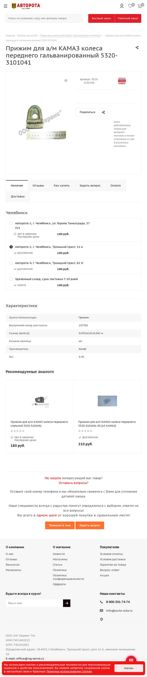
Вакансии (13, 564)
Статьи (57, 564)
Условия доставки (113, 559)
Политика (60, 570)
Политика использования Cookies (69, 671)
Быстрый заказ (101, 18)
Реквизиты (13, 570)
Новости (59, 554)
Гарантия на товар (113, 564)
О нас (10, 554)
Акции (104, 575)
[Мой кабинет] (122, 6)
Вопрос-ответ (109, 570)
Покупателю (109, 547)
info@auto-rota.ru (119, 610)
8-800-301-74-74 (118, 602)
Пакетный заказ (128, 18)
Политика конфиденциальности (68, 577)
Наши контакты (112, 594)
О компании (15, 547)
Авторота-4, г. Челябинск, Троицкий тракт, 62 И (49, 263)
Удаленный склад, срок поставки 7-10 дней (46, 279)
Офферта (59, 584)
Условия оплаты (111, 554)
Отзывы (11, 559)
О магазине (62, 547)
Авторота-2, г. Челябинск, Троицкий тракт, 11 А (49, 247)
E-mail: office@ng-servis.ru (25, 658)
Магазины (60, 559)
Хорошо (128, 668)
